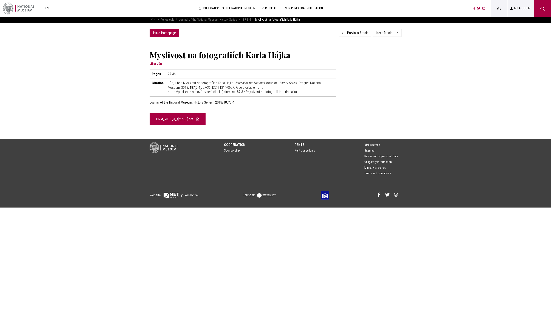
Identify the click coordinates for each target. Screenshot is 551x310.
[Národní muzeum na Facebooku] (474, 8)
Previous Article (357, 33)
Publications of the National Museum (229, 8)
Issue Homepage (164, 33)
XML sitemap (372, 145)
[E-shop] (499, 8)
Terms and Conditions (377, 173)
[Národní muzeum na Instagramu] (483, 8)
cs (41, 8)
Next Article (384, 33)
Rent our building (305, 150)
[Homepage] (153, 20)
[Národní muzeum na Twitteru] (478, 8)
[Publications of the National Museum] (18, 8)
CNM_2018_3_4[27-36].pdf (175, 119)
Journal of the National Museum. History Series (208, 20)
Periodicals (167, 20)
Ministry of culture (375, 167)
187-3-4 (246, 20)
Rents (300, 145)
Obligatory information (378, 162)
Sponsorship (232, 150)
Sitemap (369, 150)
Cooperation (234, 145)
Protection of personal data (381, 156)
